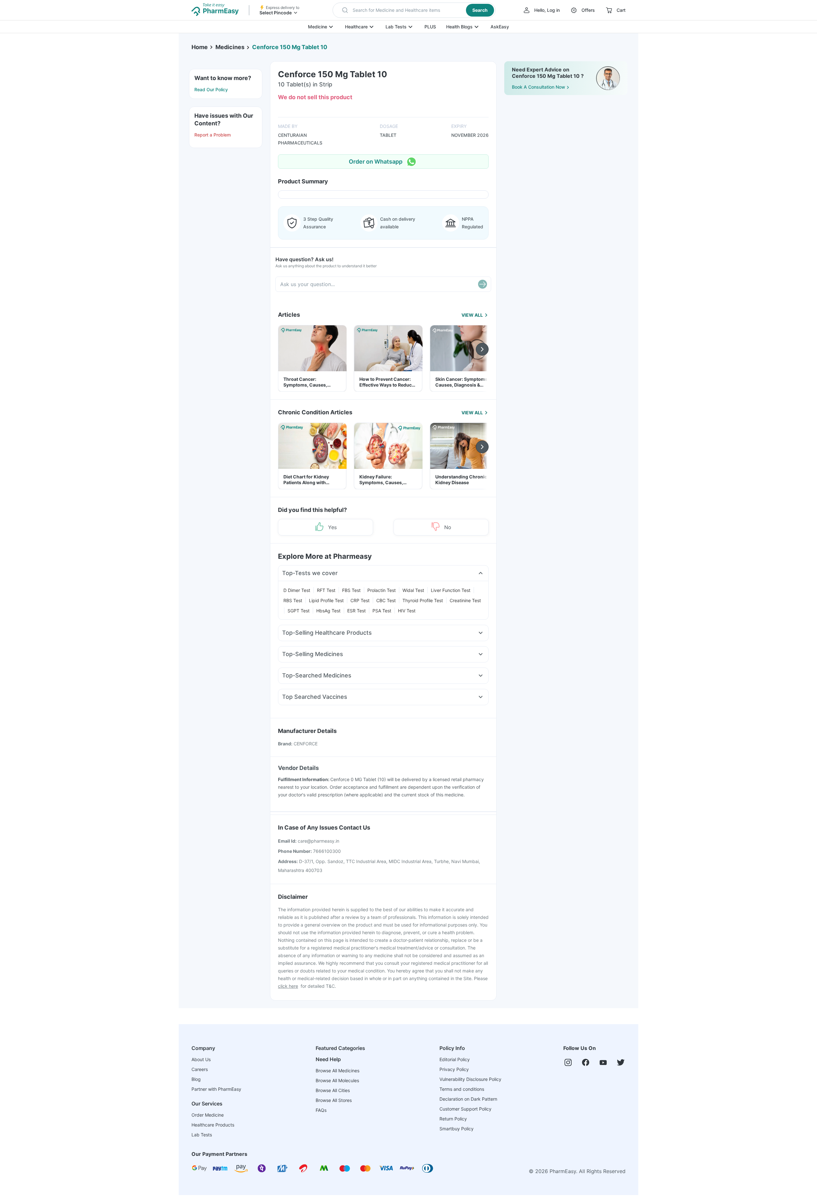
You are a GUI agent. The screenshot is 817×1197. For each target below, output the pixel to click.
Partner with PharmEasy (216, 1089)
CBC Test (386, 600)
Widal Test (413, 590)
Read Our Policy (211, 89)
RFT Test (326, 590)
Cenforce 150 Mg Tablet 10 (289, 47)
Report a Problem (212, 134)
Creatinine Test (465, 600)
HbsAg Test (328, 610)
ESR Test (356, 610)
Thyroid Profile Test (422, 600)
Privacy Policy (454, 1069)
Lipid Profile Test (326, 600)
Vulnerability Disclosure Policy (470, 1079)
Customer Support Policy (465, 1109)
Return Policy (453, 1118)
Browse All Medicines (337, 1070)
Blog (196, 1079)
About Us (201, 1059)
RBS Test (292, 600)
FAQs (321, 1110)
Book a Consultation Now (538, 87)
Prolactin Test (381, 590)
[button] (414, 10)
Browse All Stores (334, 1100)
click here (288, 986)
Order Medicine (207, 1115)
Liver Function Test (450, 590)
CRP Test (360, 600)
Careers (199, 1069)
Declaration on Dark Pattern (468, 1099)
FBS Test (351, 590)
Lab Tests (396, 26)
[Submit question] (482, 284)
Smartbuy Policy (456, 1128)
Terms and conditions (461, 1089)
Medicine (317, 26)
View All (472, 315)
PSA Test (381, 610)
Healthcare (356, 26)
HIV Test (407, 610)
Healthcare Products (212, 1124)
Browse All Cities (333, 1090)
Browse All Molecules (337, 1080)
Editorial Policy (454, 1059)
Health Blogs (459, 26)
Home (199, 47)
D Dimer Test (296, 590)
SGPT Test (299, 610)
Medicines (229, 47)
